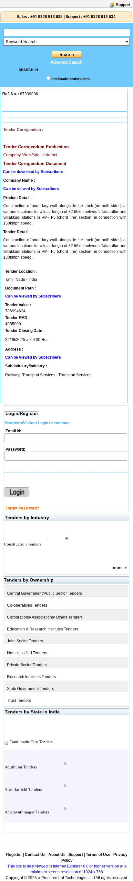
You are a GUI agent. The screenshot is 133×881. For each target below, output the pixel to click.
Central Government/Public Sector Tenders (44, 593)
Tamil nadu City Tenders (31, 741)
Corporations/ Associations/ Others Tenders (45, 617)
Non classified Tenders (27, 653)
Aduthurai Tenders (21, 767)
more (118, 567)
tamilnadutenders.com (70, 79)
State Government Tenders (30, 688)
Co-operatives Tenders (27, 605)
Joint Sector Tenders (25, 641)
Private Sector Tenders (27, 665)
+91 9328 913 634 (99, 16)
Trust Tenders (19, 700)
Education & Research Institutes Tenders (42, 629)
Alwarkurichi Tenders (23, 789)
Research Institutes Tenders (31, 677)
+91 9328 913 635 (46, 16)
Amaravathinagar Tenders (27, 812)
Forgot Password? (22, 508)
